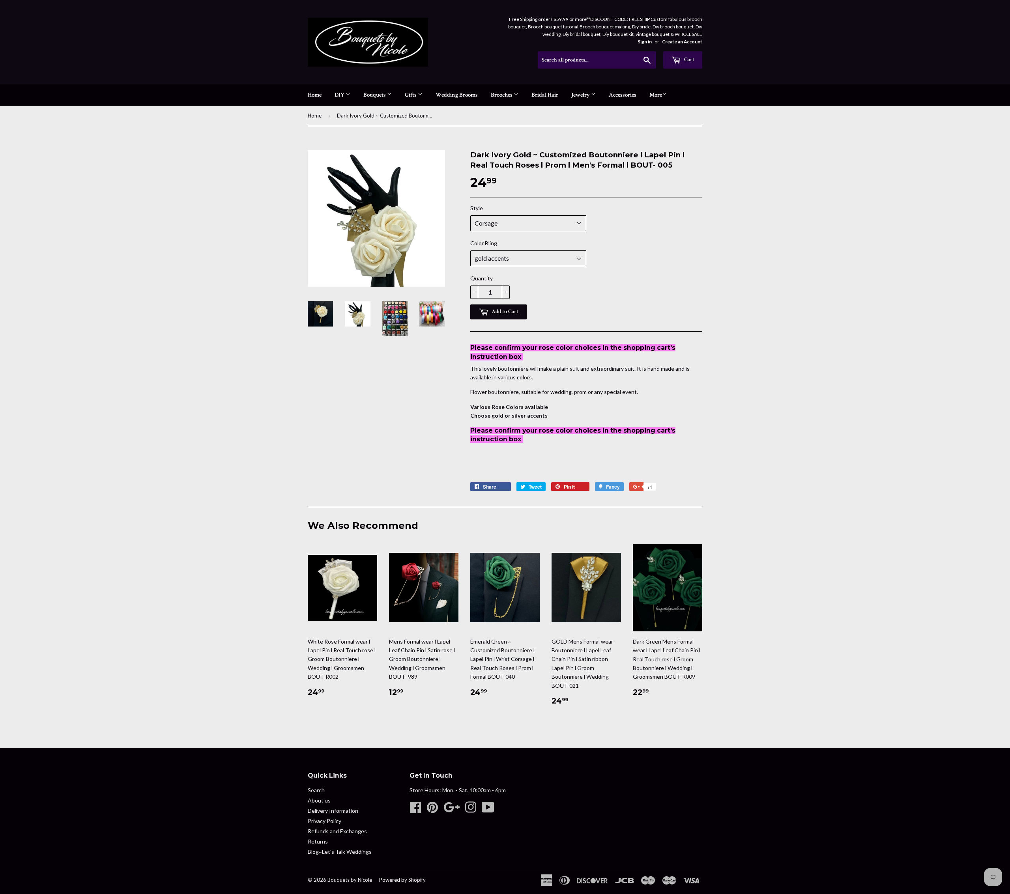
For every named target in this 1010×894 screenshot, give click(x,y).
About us (319, 800)
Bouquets (375, 95)
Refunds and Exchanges (337, 831)
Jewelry (581, 95)
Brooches (502, 95)
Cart (688, 59)
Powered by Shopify (402, 880)
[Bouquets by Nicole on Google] (451, 809)
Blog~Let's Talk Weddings (340, 851)
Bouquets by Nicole (349, 880)
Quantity (481, 278)
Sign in (645, 42)
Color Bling (483, 243)
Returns (318, 841)
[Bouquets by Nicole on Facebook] (415, 809)
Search (316, 790)
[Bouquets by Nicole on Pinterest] (432, 809)
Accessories (622, 95)
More (655, 95)
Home (315, 95)
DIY (340, 95)
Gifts (411, 95)
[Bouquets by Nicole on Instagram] (471, 809)
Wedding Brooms (457, 95)
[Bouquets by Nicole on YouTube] (488, 809)
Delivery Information (333, 810)
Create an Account (682, 42)
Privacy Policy (324, 820)
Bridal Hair (544, 95)
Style (476, 208)
